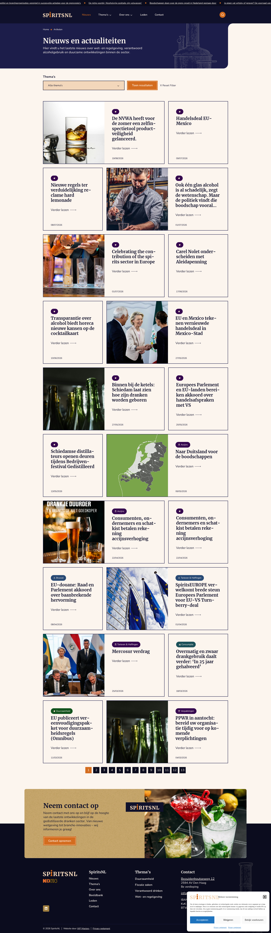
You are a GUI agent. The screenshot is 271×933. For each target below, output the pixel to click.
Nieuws (93, 878)
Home (46, 29)
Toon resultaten (142, 85)
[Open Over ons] (131, 15)
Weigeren (228, 920)
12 (175, 770)
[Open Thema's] (110, 15)
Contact (94, 906)
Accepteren (202, 920)
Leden (93, 901)
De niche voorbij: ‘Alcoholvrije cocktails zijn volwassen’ (109, 3)
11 (167, 770)
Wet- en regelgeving (148, 897)
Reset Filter (169, 85)
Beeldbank (96, 895)
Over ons (95, 889)
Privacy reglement (220, 927)
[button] (264, 896)
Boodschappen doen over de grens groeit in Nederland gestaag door (177, 3)
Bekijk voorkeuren (254, 920)
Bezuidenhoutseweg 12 (198, 879)
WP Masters (83, 928)
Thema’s (94, 884)
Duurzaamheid (144, 879)
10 (159, 770)
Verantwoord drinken (148, 891)
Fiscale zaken (143, 885)
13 (182, 770)
